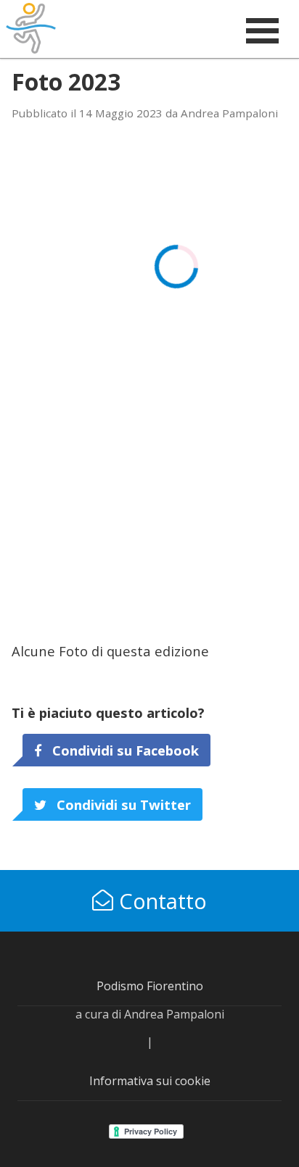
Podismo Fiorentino (150, 986)
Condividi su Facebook (124, 750)
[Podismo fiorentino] (71, 28)
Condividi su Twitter (122, 804)
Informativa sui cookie (149, 1081)
